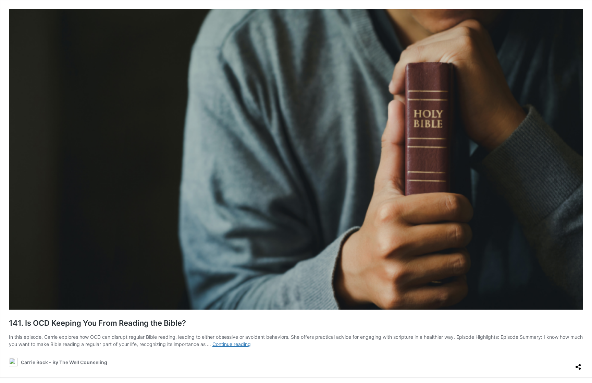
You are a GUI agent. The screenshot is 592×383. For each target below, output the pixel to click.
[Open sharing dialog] (578, 364)
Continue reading (231, 344)
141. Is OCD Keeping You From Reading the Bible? (97, 323)
